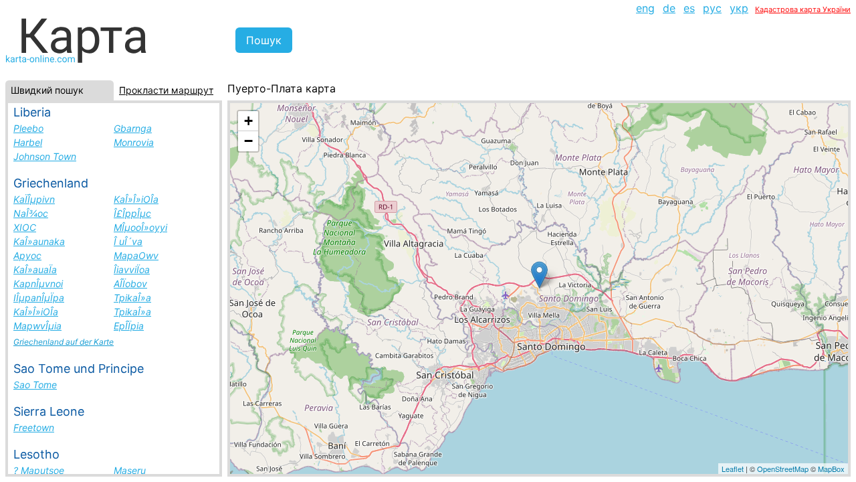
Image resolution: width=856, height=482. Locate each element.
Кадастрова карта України (803, 9)
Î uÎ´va (128, 241)
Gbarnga (133, 128)
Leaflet (733, 468)
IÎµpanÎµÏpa (38, 297)
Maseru (130, 470)
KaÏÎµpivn (34, 199)
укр (739, 8)
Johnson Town (44, 156)
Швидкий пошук (47, 90)
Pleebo (28, 128)
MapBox (831, 468)
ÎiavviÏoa (132, 269)
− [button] (248, 141)
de (669, 8)
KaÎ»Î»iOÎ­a (136, 199)
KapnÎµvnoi (38, 283)
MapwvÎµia (37, 325)
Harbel (27, 142)
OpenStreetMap (783, 468)
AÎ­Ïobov (130, 283)
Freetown (33, 427)
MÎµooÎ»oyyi (140, 227)
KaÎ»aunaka (39, 241)
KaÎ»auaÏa (35, 269)
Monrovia (134, 142)
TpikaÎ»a (132, 297)
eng (645, 8)
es (689, 8)
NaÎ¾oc (30, 213)
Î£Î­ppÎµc (132, 213)
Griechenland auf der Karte (63, 342)
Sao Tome (35, 384)
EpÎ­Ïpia (129, 325)
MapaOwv (136, 255)
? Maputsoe (38, 470)
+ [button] (248, 120)
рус (712, 8)
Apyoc (27, 255)
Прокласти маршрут (166, 90)
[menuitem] (645, 8)
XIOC (24, 227)
